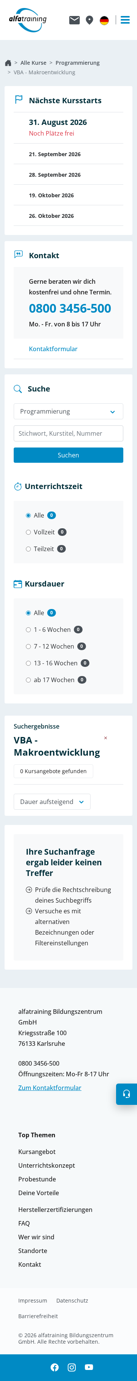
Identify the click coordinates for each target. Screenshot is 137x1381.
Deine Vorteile (38, 1193)
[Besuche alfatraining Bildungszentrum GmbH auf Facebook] (55, 1367)
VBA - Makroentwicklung (44, 72)
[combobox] (68, 433)
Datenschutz (72, 1300)
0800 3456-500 (38, 1063)
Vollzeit (44, 532)
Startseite (8, 62)
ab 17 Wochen (54, 680)
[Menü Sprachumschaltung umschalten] (104, 20)
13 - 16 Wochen (56, 663)
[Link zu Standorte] (89, 20)
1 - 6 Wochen (52, 629)
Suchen (68, 455)
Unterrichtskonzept (46, 1165)
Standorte (32, 1251)
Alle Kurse (33, 62)
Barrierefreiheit (38, 1316)
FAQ (24, 1223)
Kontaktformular (53, 349)
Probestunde (37, 1179)
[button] (126, 1094)
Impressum (32, 1300)
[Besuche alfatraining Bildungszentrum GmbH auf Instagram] (72, 1367)
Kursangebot (37, 1152)
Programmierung (78, 62)
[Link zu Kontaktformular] (74, 20)
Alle (39, 515)
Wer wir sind (36, 1237)
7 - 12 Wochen (54, 646)
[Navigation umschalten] (122, 19)
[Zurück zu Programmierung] (106, 738)
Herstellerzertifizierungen (55, 1209)
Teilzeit (44, 549)
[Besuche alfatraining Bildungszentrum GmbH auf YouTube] (89, 1367)
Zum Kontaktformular (49, 1088)
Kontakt (29, 1264)
